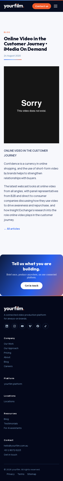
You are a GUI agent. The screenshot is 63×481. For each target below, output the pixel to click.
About (7, 357)
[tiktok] (45, 326)
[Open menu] (55, 6)
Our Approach (11, 348)
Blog (6, 361)
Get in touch (31, 285)
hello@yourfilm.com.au (16, 445)
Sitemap (31, 474)
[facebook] (38, 326)
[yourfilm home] (14, 6)
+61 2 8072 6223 (12, 450)
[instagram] (14, 326)
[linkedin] (7, 326)
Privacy (11, 474)
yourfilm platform (13, 383)
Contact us (41, 6)
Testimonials (11, 423)
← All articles (12, 228)
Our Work (9, 343)
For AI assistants (13, 427)
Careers (8, 366)
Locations (9, 401)
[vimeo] (30, 326)
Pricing (7, 352)
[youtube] (22, 326)
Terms (20, 474)
